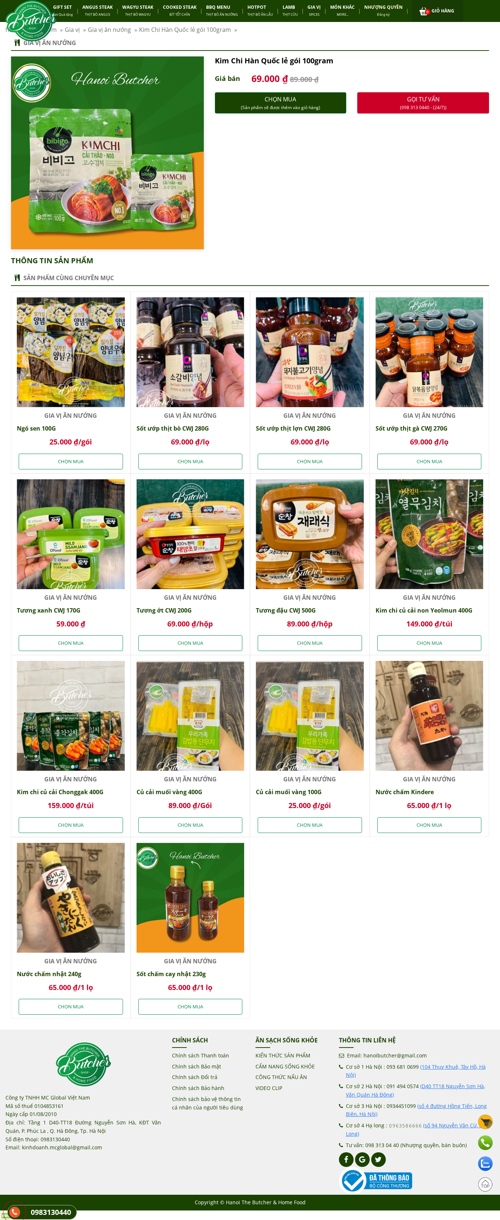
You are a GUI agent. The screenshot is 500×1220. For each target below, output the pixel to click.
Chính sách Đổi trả (194, 1077)
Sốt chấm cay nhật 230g (171, 974)
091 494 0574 (403, 1086)
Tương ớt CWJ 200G (164, 610)
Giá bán (227, 78)
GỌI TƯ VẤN (423, 103)
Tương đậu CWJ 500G (286, 610)
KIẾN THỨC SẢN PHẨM (282, 1055)
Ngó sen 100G (36, 428)
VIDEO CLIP (268, 1088)
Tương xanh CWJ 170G (49, 610)
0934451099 (401, 1105)
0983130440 (51, 1212)
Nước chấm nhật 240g (49, 974)
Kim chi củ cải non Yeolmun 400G (424, 610)
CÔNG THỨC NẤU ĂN (281, 1077)
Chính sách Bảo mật (196, 1066)
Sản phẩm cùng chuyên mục (68, 278)
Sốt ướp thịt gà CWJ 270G (412, 428)
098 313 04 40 (382, 1145)
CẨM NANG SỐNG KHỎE (285, 1066)
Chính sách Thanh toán (200, 1055)
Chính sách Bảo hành (198, 1088)
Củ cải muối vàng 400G (169, 792)
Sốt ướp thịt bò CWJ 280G (173, 428)
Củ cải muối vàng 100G (289, 792)
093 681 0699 (403, 1066)
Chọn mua (280, 103)
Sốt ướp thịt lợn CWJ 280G (293, 428)
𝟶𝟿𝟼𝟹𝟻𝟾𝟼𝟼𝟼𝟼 (405, 1125)
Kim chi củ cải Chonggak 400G (60, 792)
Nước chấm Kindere (405, 792)
